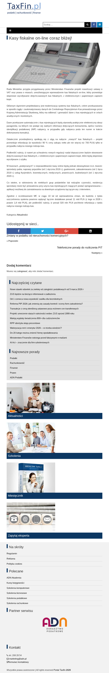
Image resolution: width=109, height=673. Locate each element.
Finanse (14, 368)
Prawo (13, 373)
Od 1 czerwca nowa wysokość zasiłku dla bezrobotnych (36, 299)
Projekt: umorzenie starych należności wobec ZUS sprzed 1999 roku (42, 313)
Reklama (11, 559)
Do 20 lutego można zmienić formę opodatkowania (34, 333)
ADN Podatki (16, 377)
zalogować (22, 271)
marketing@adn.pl (18, 659)
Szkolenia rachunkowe (17, 603)
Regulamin (12, 553)
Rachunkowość (17, 363)
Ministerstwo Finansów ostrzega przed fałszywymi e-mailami (38, 338)
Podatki (13, 358)
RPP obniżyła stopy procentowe (25, 323)
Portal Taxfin (59, 670)
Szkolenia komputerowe (18, 588)
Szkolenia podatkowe (17, 598)
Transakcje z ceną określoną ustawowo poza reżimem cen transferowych (44, 309)
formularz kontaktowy (19, 662)
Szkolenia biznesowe (17, 593)
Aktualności (22, 215)
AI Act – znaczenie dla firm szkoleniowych (29, 342)
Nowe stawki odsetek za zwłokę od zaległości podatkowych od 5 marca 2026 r (47, 289)
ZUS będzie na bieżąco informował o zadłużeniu (33, 294)
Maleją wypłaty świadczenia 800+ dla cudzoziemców (35, 318)
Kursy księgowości (15, 583)
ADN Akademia (14, 578)
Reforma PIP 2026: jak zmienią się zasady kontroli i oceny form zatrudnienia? (46, 304)
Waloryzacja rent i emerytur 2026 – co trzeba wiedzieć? (36, 328)
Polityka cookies (14, 564)
